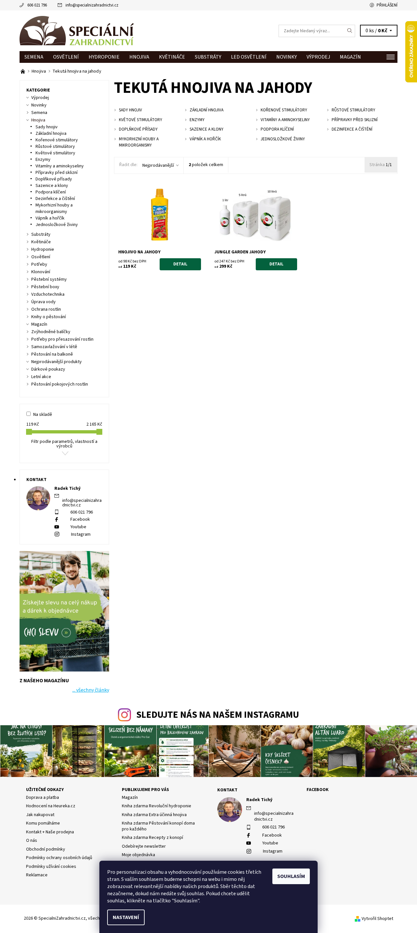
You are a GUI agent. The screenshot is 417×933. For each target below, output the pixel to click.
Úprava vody (43, 302)
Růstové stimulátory (55, 146)
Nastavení (126, 917)
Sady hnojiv (47, 127)
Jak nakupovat (40, 815)
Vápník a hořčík (50, 218)
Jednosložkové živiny (57, 224)
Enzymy (43, 159)
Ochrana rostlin (46, 309)
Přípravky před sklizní (57, 172)
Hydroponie (104, 57)
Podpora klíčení (51, 192)
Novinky (286, 57)
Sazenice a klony (52, 185)
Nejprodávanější (158, 165)
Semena (33, 57)
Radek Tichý (259, 800)
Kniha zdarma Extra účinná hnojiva (154, 815)
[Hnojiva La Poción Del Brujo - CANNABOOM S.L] (23, 71)
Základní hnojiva (51, 133)
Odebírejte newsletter (144, 846)
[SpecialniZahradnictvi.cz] (77, 30)
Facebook (80, 519)
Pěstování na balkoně (52, 354)
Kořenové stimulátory (57, 140)
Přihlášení (387, 5)
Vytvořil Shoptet (377, 918)
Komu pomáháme (43, 823)
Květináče (172, 57)
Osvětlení (66, 57)
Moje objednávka (138, 855)
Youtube (78, 527)
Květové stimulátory (55, 153)
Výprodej (318, 57)
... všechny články (90, 690)
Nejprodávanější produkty (56, 362)
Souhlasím (291, 876)
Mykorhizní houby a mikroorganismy (54, 208)
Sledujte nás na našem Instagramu (217, 715)
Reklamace (37, 875)
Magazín (350, 57)
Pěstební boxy (45, 287)
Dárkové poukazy (48, 369)
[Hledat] (350, 31)
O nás (31, 840)
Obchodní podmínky (45, 849)
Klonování (40, 272)
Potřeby (39, 264)
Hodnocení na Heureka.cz (50, 806)
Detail (180, 264)
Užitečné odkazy (45, 789)
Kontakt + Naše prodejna (50, 832)
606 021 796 (37, 5)
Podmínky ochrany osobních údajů (59, 858)
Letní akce (41, 377)
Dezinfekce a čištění (55, 198)
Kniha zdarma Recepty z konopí (152, 837)
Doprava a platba (42, 797)
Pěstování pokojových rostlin (59, 384)
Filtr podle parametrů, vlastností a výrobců (64, 443)
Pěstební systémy (49, 279)
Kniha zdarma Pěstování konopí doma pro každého (158, 826)
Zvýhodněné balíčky (50, 332)
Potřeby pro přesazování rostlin (62, 339)
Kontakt (227, 790)
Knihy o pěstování (48, 317)
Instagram (81, 534)
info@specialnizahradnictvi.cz (91, 5)
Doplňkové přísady (54, 179)
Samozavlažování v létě (54, 347)
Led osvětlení (248, 57)
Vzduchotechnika (48, 294)
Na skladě (42, 414)
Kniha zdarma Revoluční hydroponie (156, 806)
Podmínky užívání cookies (51, 866)
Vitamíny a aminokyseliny (60, 166)
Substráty (208, 57)
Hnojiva (139, 57)
